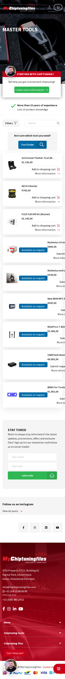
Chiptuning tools (14, 633)
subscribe (27, 475)
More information (45, 173)
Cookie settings (52, 667)
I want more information (30, 89)
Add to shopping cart (44, 169)
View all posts (10, 511)
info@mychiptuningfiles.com (19, 587)
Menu (7, 622)
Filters (9, 123)
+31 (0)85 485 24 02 (13, 599)
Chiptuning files (13, 643)
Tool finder (27, 144)
